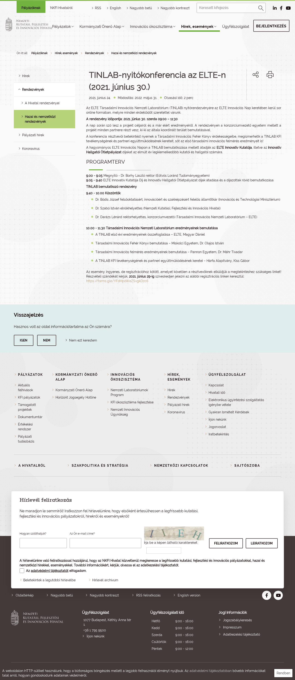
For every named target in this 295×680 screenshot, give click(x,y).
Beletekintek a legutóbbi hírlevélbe (49, 580)
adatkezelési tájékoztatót (159, 565)
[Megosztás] (255, 74)
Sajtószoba (247, 465)
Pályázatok (61, 26)
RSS (98, 8)
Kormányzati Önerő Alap (100, 26)
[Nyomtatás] (270, 74)
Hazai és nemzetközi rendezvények (133, 53)
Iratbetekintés (219, 434)
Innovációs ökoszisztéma (151, 26)
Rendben (283, 673)
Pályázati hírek (33, 135)
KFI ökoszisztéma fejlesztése (132, 402)
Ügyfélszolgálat (235, 26)
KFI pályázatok (29, 397)
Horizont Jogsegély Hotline (76, 397)
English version (189, 595)
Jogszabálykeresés (237, 620)
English (115, 8)
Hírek (26, 76)
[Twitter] (261, 90)
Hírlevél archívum (105, 580)
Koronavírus (31, 148)
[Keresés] (261, 7)
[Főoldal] (34, 24)
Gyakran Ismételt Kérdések (229, 412)
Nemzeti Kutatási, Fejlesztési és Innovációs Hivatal (38, 631)
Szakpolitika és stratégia (100, 465)
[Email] (240, 90)
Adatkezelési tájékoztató (241, 634)
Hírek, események (197, 26)
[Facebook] (250, 90)
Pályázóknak (30, 8)
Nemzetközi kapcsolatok (181, 465)
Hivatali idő (217, 392)
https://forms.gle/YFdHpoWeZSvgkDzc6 (117, 281)
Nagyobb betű (62, 595)
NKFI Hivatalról (61, 8)
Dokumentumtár (30, 417)
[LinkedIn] (270, 90)
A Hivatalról (32, 465)
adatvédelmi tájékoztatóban (210, 671)
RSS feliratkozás (148, 595)
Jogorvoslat (217, 427)
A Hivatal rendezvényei (42, 103)
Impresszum (232, 627)
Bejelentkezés (271, 26)
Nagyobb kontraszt (175, 8)
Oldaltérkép (25, 595)
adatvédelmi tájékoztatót (49, 571)
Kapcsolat (216, 385)
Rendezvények (94, 53)
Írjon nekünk (217, 419)
